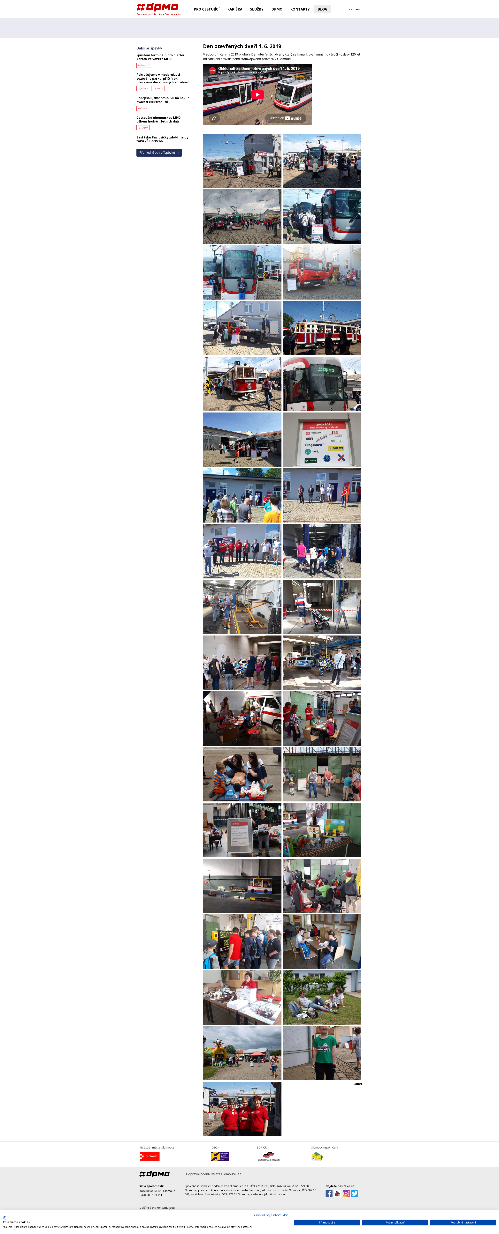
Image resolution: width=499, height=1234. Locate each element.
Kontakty (300, 9)
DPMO (276, 9)
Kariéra (234, 9)
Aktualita (143, 127)
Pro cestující (206, 9)
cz (350, 9)
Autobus (158, 88)
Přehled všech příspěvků (157, 152)
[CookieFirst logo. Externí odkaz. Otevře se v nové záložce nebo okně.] (4, 1218)
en (358, 9)
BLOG (322, 9)
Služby (257, 9)
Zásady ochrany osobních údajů (270, 1215)
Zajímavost (143, 65)
